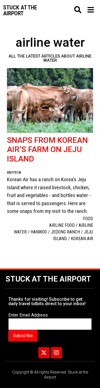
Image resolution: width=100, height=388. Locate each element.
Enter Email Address (28, 315)
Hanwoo (39, 232)
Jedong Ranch (65, 232)
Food (88, 218)
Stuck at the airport (20, 10)
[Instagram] (56, 352)
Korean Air (82, 238)
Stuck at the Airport (48, 279)
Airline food (62, 225)
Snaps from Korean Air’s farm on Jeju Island (47, 149)
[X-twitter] (43, 352)
